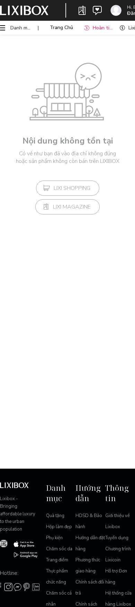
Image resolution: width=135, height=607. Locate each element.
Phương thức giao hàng (87, 565)
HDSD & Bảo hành (88, 521)
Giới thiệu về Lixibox (117, 521)
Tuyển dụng (116, 538)
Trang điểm (57, 560)
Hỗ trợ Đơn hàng (116, 576)
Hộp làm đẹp (59, 527)
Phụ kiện (54, 538)
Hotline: (9, 573)
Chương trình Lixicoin (118, 554)
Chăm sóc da (59, 549)
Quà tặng (55, 516)
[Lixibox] (24, 10)
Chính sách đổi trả (89, 587)
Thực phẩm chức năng (57, 576)
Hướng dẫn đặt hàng (90, 543)
